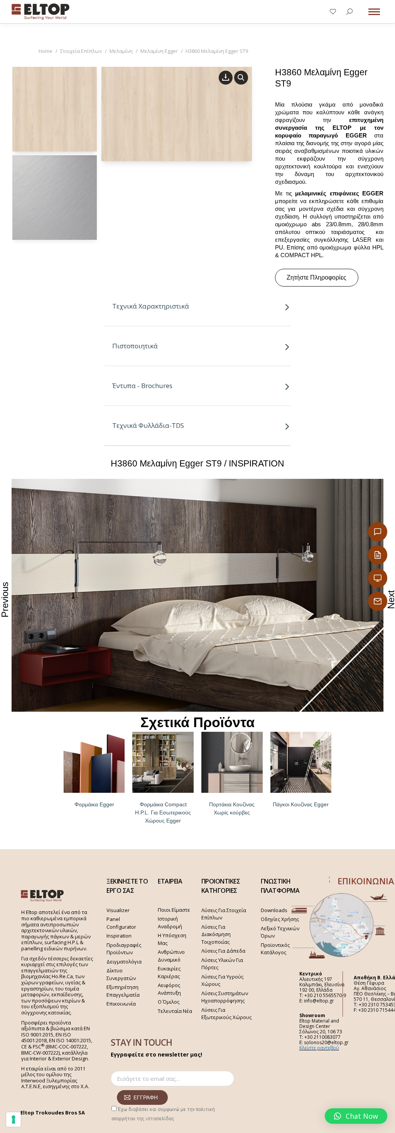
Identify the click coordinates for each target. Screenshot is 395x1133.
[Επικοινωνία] (377, 531)
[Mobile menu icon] (374, 12)
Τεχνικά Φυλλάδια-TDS (148, 425)
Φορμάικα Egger (94, 804)
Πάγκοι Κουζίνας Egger (301, 804)
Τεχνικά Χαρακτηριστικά (150, 306)
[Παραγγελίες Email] (377, 601)
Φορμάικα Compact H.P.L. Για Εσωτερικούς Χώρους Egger (163, 812)
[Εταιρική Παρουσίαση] (377, 578)
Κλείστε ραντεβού (319, 1048)
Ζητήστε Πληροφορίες (316, 277)
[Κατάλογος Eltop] (377, 555)
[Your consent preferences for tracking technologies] (13, 1119)
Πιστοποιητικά (135, 345)
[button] (356, 1116)
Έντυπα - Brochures (142, 385)
